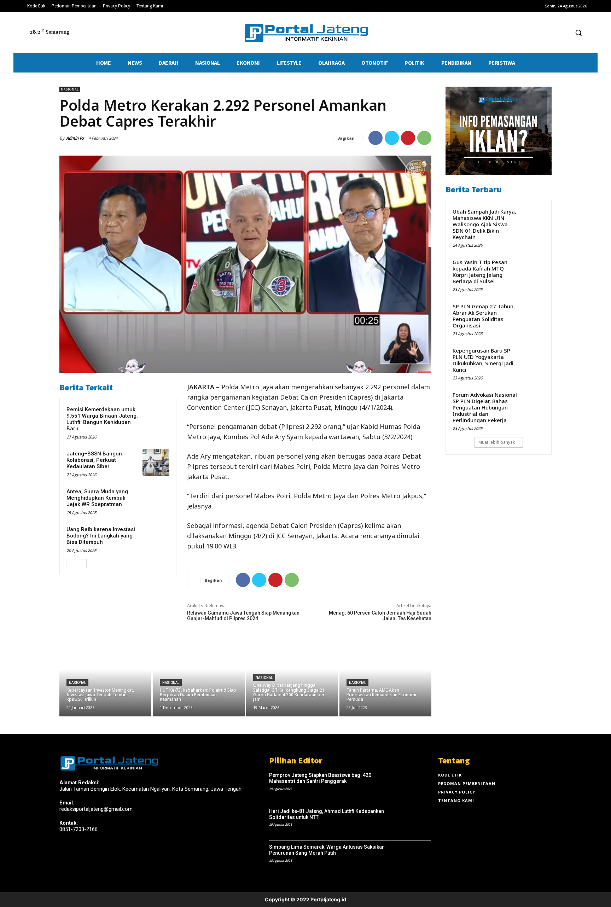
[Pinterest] (408, 138)
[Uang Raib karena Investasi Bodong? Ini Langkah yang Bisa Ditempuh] (155, 538)
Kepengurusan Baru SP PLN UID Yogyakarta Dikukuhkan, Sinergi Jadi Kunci (483, 360)
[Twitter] (550, 32)
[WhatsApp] (424, 138)
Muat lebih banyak (496, 442)
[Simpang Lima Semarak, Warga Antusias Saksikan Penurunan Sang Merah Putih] (414, 859)
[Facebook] (537, 32)
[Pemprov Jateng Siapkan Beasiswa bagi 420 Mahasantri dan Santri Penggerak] (414, 787)
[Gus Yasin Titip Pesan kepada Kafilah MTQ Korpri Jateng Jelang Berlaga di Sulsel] (532, 269)
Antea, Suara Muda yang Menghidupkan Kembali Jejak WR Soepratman (97, 497)
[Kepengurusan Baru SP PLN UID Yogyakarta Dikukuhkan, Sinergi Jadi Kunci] (532, 358)
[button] (578, 32)
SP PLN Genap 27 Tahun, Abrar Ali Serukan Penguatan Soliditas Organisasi (484, 316)
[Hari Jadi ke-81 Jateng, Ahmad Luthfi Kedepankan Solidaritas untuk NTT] (414, 823)
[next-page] (82, 563)
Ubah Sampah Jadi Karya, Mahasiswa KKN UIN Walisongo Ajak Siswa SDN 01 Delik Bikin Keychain (484, 224)
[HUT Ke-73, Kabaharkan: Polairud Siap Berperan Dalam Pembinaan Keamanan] (199, 677)
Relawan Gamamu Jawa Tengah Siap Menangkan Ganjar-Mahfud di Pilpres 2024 (243, 615)
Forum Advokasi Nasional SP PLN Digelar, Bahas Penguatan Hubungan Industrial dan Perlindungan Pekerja (485, 407)
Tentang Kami (456, 800)
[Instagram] (76, 854)
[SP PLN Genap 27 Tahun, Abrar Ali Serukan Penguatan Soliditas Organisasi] (532, 314)
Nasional (70, 89)
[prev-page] (70, 563)
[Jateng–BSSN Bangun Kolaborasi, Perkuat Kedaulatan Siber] (155, 462)
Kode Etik (450, 775)
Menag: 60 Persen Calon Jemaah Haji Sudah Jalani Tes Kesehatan (380, 615)
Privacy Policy (456, 792)
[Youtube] (563, 32)
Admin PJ (75, 138)
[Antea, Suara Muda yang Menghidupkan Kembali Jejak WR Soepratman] (155, 500)
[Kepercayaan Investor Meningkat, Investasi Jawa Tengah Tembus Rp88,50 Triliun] (105, 677)
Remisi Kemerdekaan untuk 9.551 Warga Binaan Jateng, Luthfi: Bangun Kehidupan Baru (102, 419)
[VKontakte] (101, 854)
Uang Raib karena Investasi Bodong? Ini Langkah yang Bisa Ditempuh (100, 535)
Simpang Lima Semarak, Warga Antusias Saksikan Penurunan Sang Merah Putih (327, 850)
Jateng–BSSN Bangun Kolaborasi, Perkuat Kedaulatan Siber (94, 460)
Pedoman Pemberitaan (466, 783)
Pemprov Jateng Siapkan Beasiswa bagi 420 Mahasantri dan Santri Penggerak (320, 778)
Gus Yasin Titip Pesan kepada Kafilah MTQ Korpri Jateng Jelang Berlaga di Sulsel (480, 271)
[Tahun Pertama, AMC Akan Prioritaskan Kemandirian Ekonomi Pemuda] (385, 677)
